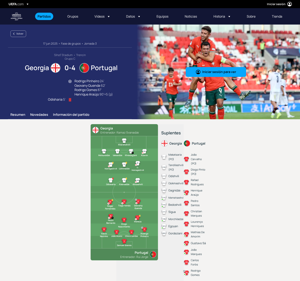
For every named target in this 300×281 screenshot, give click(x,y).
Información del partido (71, 115)
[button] (102, 16)
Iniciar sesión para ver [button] (219, 72)
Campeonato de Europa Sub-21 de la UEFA (16, 16)
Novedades (39, 115)
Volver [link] (19, 33)
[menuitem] (47, 16)
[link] (44, 16)
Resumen (17, 115)
